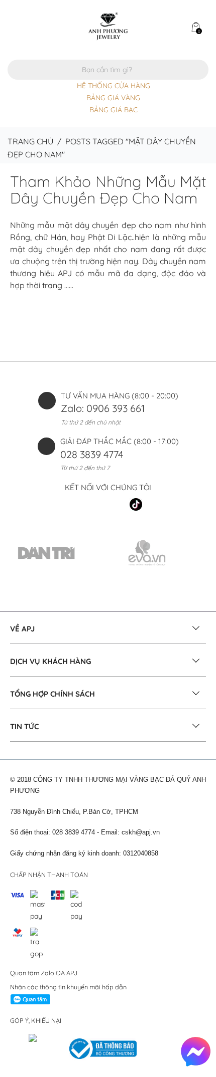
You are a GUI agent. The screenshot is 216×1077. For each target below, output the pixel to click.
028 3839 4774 (92, 454)
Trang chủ (30, 141)
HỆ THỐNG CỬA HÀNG (113, 85)
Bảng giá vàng (113, 97)
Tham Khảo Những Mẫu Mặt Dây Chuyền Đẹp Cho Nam (108, 189)
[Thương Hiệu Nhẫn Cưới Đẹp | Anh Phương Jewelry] (108, 25)
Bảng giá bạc (113, 109)
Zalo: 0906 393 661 (103, 408)
